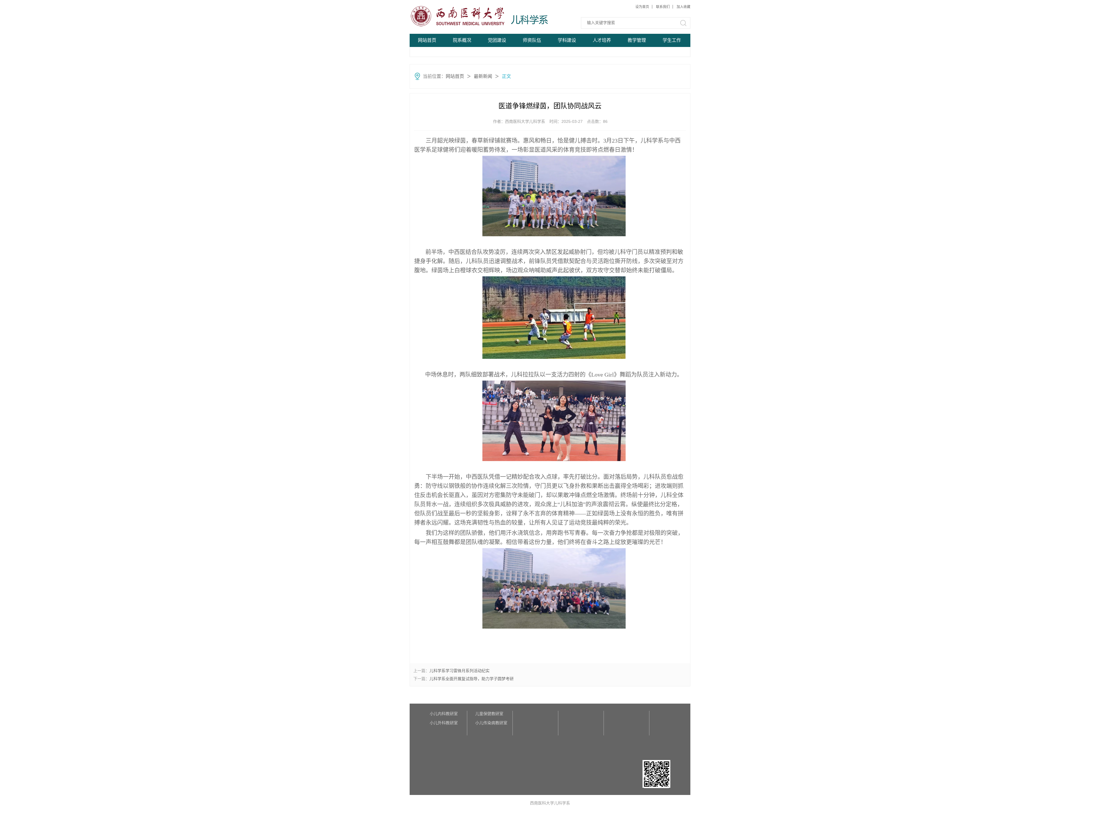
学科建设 (567, 40)
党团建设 (497, 40)
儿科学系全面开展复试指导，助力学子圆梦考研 (471, 678)
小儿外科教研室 (444, 723)
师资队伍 (532, 40)
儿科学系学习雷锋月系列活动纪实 (459, 670)
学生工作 (672, 40)
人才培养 (602, 40)
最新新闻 (483, 76)
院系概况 (462, 40)
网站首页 (427, 40)
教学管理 (637, 40)
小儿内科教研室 (444, 713)
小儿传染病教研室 (491, 723)
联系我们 (663, 7)
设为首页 (642, 7)
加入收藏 (683, 7)
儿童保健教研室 (489, 713)
